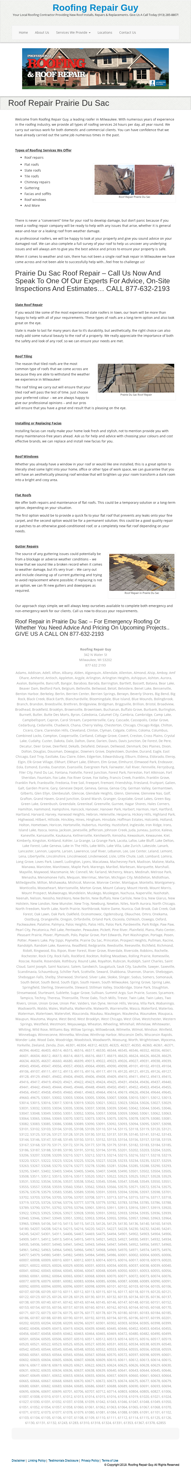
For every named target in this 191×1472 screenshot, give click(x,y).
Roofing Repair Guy (95, 8)
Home (23, 32)
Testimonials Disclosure (63, 1460)
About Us (42, 32)
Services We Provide (72, 32)
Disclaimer (18, 1460)
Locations (105, 32)
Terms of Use (110, 1460)
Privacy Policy (90, 1460)
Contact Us (127, 32)
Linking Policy (37, 1460)
